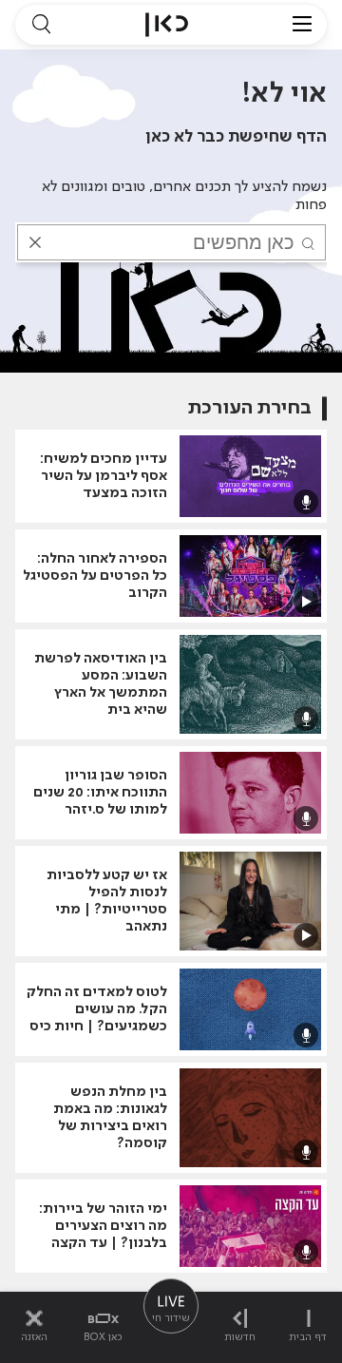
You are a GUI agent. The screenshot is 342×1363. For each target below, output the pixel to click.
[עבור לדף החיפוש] (40, 24)
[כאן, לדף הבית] (167, 24)
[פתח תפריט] (302, 25)
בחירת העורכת (250, 408)
